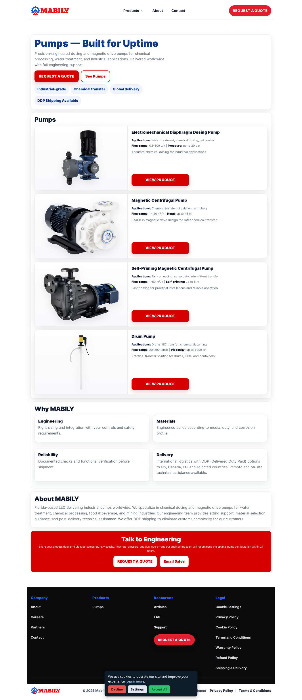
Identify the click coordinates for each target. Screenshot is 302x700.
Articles (160, 607)
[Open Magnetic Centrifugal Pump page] (81, 226)
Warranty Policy (228, 647)
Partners (38, 627)
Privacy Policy (227, 617)
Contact (178, 10)
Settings (137, 689)
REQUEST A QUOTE (250, 10)
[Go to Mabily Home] (55, 11)
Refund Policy (227, 658)
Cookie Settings (228, 607)
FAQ (157, 617)
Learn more (135, 681)
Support (160, 627)
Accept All (159, 689)
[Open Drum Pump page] (81, 362)
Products (131, 10)
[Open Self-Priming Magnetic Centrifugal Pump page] (81, 294)
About (157, 10)
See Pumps (95, 76)
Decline (117, 689)
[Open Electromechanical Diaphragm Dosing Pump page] (81, 158)
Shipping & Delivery (231, 668)
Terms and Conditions (233, 637)
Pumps (97, 607)
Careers (37, 617)
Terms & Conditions (255, 691)
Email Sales (174, 561)
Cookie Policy (226, 627)
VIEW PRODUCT (160, 180)
